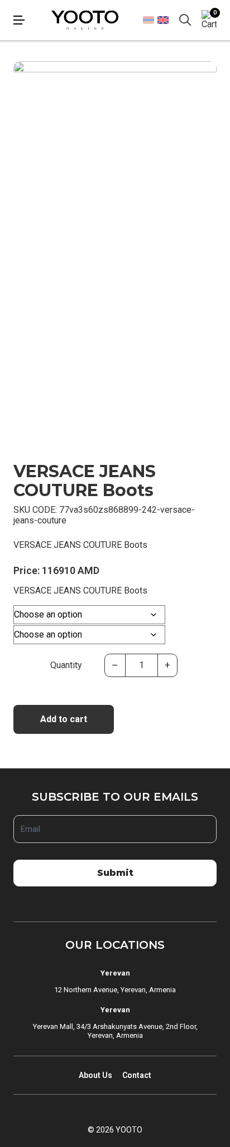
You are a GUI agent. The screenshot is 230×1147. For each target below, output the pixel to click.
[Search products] (185, 20)
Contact (136, 1075)
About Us (95, 1075)
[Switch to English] (162, 19)
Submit (115, 872)
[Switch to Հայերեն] (148, 20)
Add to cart (63, 719)
